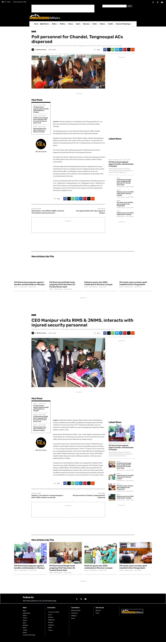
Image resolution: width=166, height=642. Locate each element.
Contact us (74, 613)
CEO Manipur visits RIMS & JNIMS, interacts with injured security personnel (47, 212)
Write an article (75, 610)
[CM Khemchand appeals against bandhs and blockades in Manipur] (122, 149)
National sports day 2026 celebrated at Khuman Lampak (39, 130)
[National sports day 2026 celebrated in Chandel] (112, 214)
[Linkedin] (121, 49)
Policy (97, 613)
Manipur (33, 31)
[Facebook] (153, 2)
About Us (98, 610)
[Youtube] (162, 2)
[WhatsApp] (113, 49)
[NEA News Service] (33, 49)
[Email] (129, 49)
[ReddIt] (133, 49)
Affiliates (74, 616)
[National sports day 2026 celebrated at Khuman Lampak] (112, 193)
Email (73, 618)
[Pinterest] (125, 49)
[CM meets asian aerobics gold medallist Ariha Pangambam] (112, 203)
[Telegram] (117, 49)
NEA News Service (41, 49)
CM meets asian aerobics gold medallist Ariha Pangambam (125, 204)
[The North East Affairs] (82, 16)
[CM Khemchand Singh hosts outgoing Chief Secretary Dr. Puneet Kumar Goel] (112, 180)
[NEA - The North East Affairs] (132, 611)
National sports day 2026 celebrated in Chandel (125, 213)
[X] (157, 2)
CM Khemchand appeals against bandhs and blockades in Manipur (41, 109)
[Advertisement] (62, 8)
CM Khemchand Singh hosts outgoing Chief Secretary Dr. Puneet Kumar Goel (40, 120)
